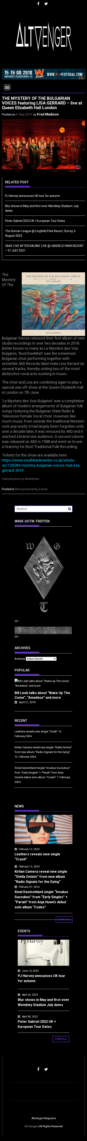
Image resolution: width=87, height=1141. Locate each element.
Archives (20, 658)
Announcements (26, 489)
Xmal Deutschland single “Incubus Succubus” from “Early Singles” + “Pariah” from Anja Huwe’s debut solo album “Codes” (42, 772)
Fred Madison (48, 114)
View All (64, 919)
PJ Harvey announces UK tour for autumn (32, 196)
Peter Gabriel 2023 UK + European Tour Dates (35, 221)
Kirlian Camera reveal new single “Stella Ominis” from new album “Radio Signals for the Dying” (41, 877)
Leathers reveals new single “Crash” (36, 731)
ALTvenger (30, 1126)
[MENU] (7, 87)
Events (43, 489)
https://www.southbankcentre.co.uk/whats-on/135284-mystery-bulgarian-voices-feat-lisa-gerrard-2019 (41, 465)
